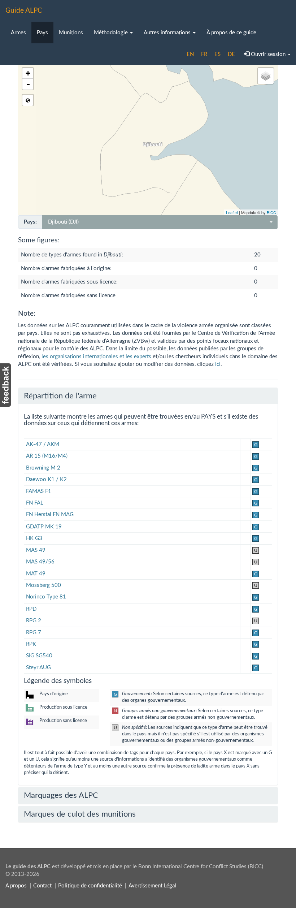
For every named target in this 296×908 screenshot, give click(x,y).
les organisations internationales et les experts (96, 356)
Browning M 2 (43, 468)
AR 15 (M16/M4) (47, 456)
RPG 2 (33, 620)
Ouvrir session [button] (268, 54)
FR (204, 54)
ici (218, 364)
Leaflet (232, 212)
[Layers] (266, 76)
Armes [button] (18, 32)
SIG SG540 (39, 655)
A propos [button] (16, 885)
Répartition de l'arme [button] (60, 396)
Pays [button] (42, 32)
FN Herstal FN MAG (50, 514)
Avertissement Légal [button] (152, 885)
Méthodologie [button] (111, 32)
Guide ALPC (23, 10)
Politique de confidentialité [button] (90, 885)
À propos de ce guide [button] (231, 32)
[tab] (148, 396)
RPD (31, 609)
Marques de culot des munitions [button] (80, 814)
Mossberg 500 (43, 585)
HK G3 (34, 538)
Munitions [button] (71, 32)
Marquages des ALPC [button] (61, 795)
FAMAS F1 (38, 491)
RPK (31, 644)
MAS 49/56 (40, 562)
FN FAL (34, 503)
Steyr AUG (38, 667)
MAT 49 (35, 573)
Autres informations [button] (168, 32)
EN (190, 54)
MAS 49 (35, 550)
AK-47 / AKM (42, 444)
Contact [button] (42, 885)
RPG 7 (33, 632)
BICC (271, 212)
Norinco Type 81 (46, 597)
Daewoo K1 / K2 (46, 479)
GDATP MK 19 (44, 526)
